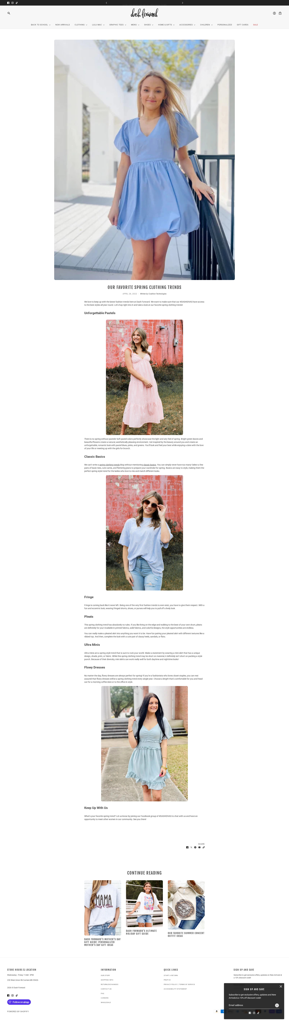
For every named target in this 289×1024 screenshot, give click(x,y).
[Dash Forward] (144, 13)
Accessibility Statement (175, 989)
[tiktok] (16, 3)
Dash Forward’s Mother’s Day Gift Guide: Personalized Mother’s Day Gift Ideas (102, 942)
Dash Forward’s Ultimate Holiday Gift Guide (141, 932)
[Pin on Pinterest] (195, 847)
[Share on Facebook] (187, 847)
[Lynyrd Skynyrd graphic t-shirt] (186, 904)
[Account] (274, 13)
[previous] (106, 2)
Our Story (105, 975)
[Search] (9, 13)
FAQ (102, 993)
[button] (203, 847)
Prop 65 (167, 980)
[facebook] (8, 3)
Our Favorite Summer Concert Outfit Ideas (186, 934)
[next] (182, 2)
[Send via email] (199, 847)
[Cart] (280, 13)
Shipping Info (107, 980)
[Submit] (277, 1005)
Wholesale (106, 1002)
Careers (105, 998)
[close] (280, 986)
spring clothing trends (109, 465)
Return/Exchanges (109, 984)
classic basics (149, 465)
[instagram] (12, 3)
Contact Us (106, 989)
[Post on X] (191, 847)
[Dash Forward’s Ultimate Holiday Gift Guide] (144, 903)
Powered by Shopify (18, 1011)
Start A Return (171, 975)
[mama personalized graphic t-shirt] (102, 908)
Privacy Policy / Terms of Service (179, 984)
